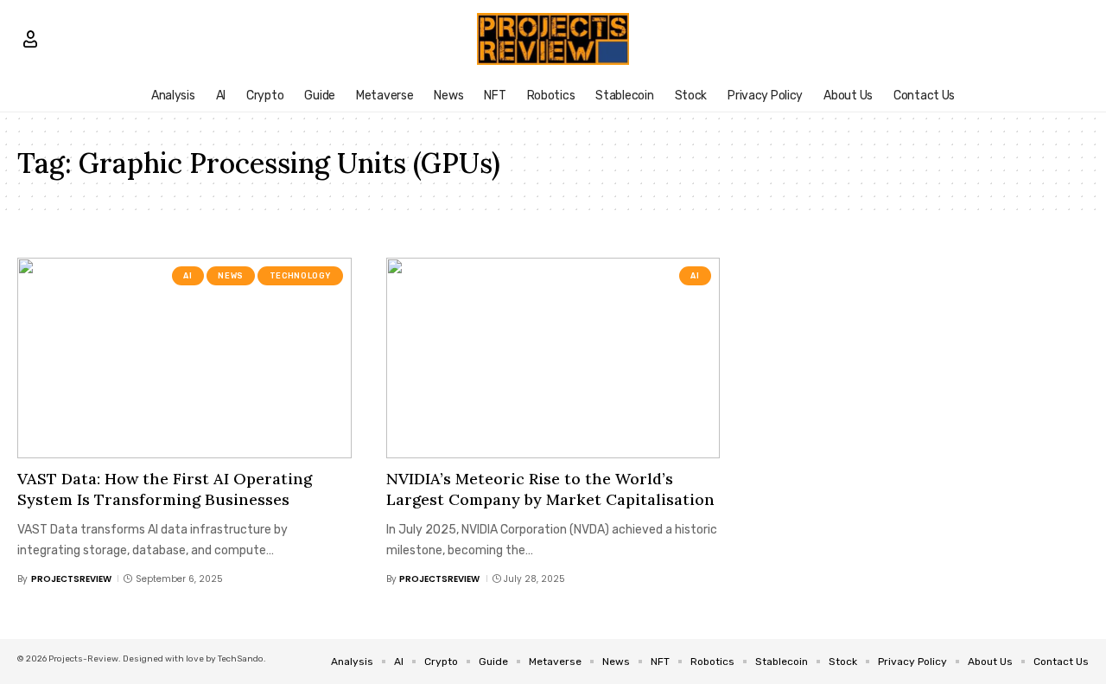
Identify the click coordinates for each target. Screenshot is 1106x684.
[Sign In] (30, 39)
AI (187, 276)
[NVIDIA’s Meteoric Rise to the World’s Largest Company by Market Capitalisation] (553, 358)
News (231, 276)
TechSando (241, 659)
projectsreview (71, 578)
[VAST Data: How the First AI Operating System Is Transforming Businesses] (184, 358)
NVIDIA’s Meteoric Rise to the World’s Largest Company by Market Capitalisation (550, 488)
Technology (300, 276)
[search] (1075, 39)
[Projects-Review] (553, 39)
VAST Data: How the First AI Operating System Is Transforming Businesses (164, 488)
